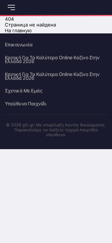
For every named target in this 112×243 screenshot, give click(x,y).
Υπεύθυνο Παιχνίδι (26, 104)
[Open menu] (11, 7)
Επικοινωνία (19, 45)
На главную (18, 30)
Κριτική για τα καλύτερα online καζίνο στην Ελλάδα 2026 (52, 60)
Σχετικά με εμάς (24, 91)
